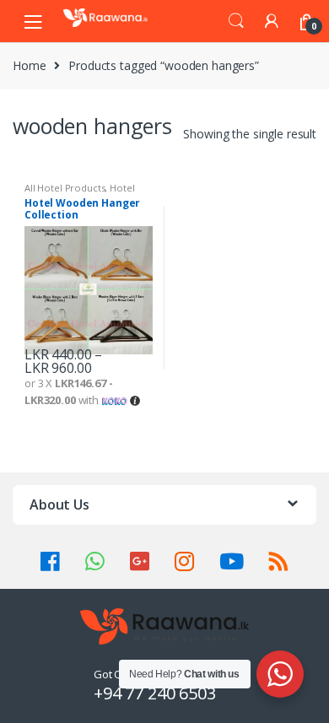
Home (29, 65)
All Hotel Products (64, 187)
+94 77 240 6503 (155, 693)
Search (236, 21)
